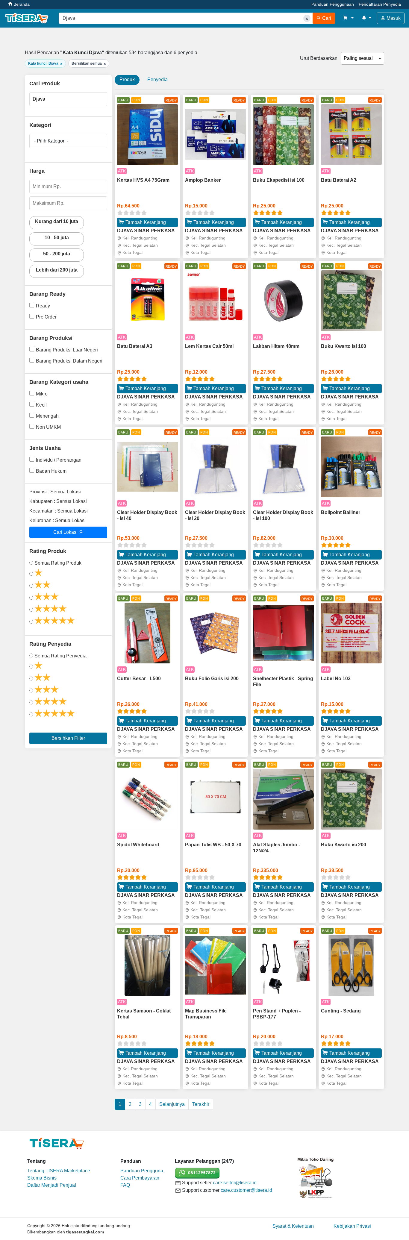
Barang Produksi (50, 338)
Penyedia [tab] (157, 79)
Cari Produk (44, 84)
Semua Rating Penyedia (60, 655)
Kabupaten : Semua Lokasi (58, 501)
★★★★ (50, 608)
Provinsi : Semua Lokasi (55, 491)
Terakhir (200, 1104)
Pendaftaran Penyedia (380, 4)
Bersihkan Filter (68, 738)
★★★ (46, 596)
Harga (37, 171)
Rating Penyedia (50, 644)
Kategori (40, 125)
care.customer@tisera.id (246, 1190)
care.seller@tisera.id (235, 1182)
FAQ (125, 1185)
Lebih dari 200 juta (57, 269)
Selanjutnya (172, 1104)
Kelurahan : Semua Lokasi (57, 520)
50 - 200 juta (56, 253)
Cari (326, 18)
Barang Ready (47, 294)
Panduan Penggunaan (332, 4)
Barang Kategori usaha (58, 382)
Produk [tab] (127, 79)
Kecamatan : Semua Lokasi (58, 510)
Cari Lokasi (66, 532)
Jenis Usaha (45, 448)
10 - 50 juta (57, 237)
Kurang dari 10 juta (56, 221)
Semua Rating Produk (57, 563)
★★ (42, 584)
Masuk (393, 18)
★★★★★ (54, 620)
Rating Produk (47, 551)
